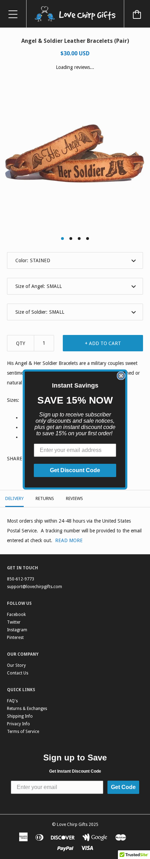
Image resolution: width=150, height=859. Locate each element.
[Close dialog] (121, 375)
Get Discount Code (75, 470)
